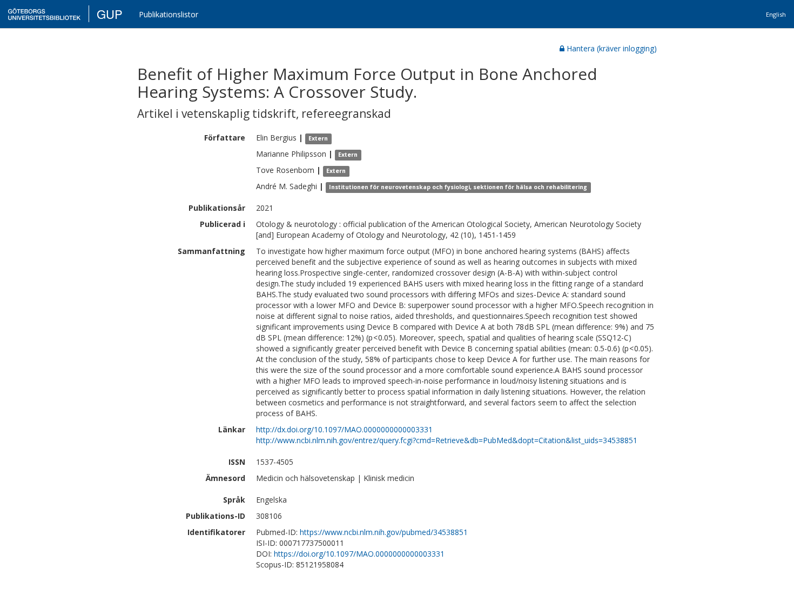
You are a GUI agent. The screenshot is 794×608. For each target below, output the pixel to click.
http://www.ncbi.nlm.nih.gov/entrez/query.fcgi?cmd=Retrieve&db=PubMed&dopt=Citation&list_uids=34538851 (446, 440)
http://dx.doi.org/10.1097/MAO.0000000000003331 (344, 429)
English (776, 14)
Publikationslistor (168, 14)
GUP (110, 13)
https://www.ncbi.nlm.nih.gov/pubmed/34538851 (384, 532)
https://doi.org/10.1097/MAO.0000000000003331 (359, 554)
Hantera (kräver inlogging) (612, 48)
